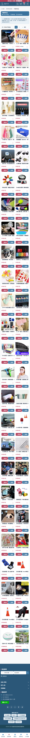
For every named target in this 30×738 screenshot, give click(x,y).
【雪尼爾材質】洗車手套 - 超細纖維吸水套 (22, 211)
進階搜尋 (4, 676)
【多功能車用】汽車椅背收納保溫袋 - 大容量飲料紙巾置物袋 (22, 523)
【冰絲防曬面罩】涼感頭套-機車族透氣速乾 (22, 475)
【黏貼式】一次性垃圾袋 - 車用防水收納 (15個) (8, 499)
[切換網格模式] (16, 27)
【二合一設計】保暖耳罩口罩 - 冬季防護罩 (22, 331)
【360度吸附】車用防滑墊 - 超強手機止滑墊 (8, 211)
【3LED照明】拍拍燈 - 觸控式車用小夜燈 (8, 235)
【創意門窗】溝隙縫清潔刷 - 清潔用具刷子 (8, 403)
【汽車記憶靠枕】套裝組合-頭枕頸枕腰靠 (8, 595)
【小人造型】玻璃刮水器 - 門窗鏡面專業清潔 (22, 451)
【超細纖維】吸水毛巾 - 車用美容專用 (22, 139)
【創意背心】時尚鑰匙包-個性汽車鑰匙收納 (22, 259)
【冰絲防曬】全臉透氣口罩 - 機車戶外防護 (22, 379)
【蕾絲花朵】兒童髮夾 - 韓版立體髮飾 (22, 67)
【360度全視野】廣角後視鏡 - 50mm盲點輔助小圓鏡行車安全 (22, 187)
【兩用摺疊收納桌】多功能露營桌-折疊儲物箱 (22, 643)
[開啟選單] (27, 3)
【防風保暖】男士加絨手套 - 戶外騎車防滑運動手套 (8, 571)
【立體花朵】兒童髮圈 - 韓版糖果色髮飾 (8, 67)
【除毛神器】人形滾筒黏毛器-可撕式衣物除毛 (8, 115)
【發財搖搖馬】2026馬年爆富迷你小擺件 (22, 307)
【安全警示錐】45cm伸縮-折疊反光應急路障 (22, 571)
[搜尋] (27, 672)
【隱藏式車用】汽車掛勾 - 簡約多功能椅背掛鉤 (8, 43)
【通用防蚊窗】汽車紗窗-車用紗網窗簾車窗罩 (22, 355)
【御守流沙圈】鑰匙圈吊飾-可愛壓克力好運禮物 (8, 547)
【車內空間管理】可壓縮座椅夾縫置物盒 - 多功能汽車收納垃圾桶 (22, 235)
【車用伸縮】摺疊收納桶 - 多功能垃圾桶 (8, 475)
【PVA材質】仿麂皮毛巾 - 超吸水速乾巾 (8, 355)
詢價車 (11, 50)
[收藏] (13, 47)
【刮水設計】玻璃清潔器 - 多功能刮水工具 (8, 379)
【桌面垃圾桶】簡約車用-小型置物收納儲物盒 (22, 403)
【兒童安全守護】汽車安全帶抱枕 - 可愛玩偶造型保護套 (22, 595)
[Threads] (15, 707)
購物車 (5, 50)
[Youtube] (22, 707)
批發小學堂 (3, 682)
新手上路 (3, 685)
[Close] (26, 20)
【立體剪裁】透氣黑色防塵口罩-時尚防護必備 (22, 163)
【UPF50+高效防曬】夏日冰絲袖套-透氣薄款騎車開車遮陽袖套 (8, 307)
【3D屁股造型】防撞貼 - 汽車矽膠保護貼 (22, 91)
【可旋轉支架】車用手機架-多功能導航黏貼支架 (8, 451)
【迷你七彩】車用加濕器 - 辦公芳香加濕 (8, 643)
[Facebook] (7, 707)
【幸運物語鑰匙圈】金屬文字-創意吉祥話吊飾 (22, 283)
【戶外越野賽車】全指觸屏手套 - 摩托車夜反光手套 (22, 619)
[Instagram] (11, 707)
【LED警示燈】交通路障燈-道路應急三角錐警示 (22, 427)
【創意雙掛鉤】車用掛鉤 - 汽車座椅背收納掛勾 (8, 259)
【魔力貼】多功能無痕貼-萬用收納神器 (8, 163)
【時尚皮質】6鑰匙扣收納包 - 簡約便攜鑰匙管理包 (8, 187)
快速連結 (3, 688)
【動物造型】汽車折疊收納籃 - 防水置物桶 (22, 499)
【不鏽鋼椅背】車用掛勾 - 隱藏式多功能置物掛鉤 (8, 91)
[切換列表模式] (19, 27)
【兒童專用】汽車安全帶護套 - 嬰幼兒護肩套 (22, 547)
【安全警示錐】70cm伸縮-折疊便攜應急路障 (8, 619)
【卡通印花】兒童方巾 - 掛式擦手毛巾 (8, 139)
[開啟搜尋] (17, 3)
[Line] (18, 707)
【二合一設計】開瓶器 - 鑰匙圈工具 (22, 43)
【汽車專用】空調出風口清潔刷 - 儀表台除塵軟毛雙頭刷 (8, 427)
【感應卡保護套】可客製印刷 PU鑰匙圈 (8, 331)
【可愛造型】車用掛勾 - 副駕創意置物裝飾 (22, 115)
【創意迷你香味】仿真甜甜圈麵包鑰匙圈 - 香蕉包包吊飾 (8, 283)
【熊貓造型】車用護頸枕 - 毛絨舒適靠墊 (8, 523)
